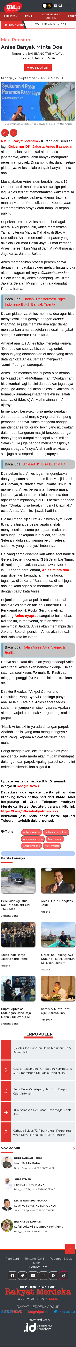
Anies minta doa (55, 570)
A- (13, 132)
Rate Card (12, 1258)
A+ (5, 132)
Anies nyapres (26, 616)
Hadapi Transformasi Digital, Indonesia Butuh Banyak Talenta (36, 301)
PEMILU (29, 16)
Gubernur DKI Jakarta (26, 146)
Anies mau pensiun (33, 839)
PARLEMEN (10, 16)
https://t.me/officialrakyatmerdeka (29, 811)
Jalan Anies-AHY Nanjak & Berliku (35, 650)
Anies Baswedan (59, 146)
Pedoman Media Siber (52, 1260)
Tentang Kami (34, 1258)
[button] (55, 5)
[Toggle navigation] (68, 6)
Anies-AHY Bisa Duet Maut (35, 464)
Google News (28, 786)
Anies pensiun (55, 839)
